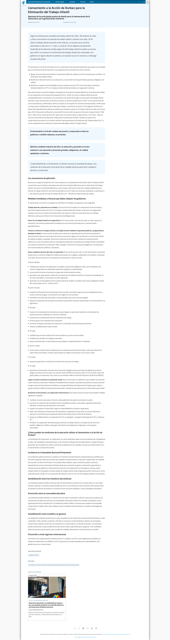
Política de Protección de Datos (88, 637)
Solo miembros (147, 2)
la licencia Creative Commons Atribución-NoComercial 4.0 (116, 634)
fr (141, 2)
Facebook (75, 628)
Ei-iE (23, 2)
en (139, 2)
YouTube (83, 628)
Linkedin (96, 628)
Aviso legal (77, 637)
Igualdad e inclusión (34, 555)
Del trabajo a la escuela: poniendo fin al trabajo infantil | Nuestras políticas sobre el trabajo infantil (54, 565)
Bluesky (92, 628)
